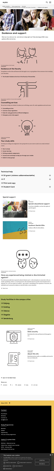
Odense (6, 311)
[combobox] (50, 455)
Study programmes (16, 6)
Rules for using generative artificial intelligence (16, 113)
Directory (3, 415)
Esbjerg (6, 303)
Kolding (6, 307)
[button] (19, 469)
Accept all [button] (42, 460)
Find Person (4, 413)
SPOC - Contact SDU (6, 447)
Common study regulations (10, 110)
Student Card (9, 187)
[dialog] (27, 462)
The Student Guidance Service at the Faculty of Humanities (19, 76)
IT (4, 179)
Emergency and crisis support (11, 115)
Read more (6, 460)
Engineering (4, 432)
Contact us (4, 417)
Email (27, 385)
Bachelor (24, 6)
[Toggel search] (47, 2)
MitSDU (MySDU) (6, 6)
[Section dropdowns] (50, 175)
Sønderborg (8, 318)
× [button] (52, 454)
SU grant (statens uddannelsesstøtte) (19, 175)
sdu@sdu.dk (4, 419)
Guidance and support (43, 7)
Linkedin (19, 385)
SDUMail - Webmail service (8, 443)
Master (3, 430)
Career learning (7, 151)
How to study (6, 149)
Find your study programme (8, 434)
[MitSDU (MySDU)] (5, 2)
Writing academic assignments (11, 153)
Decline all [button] (42, 463)
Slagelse (6, 315)
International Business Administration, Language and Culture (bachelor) (20, 7)
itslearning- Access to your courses (10, 445)
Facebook (5, 385)
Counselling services (8, 108)
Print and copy (9, 183)
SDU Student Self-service (7, 449)
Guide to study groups (9, 157)
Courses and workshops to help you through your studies (18, 155)
